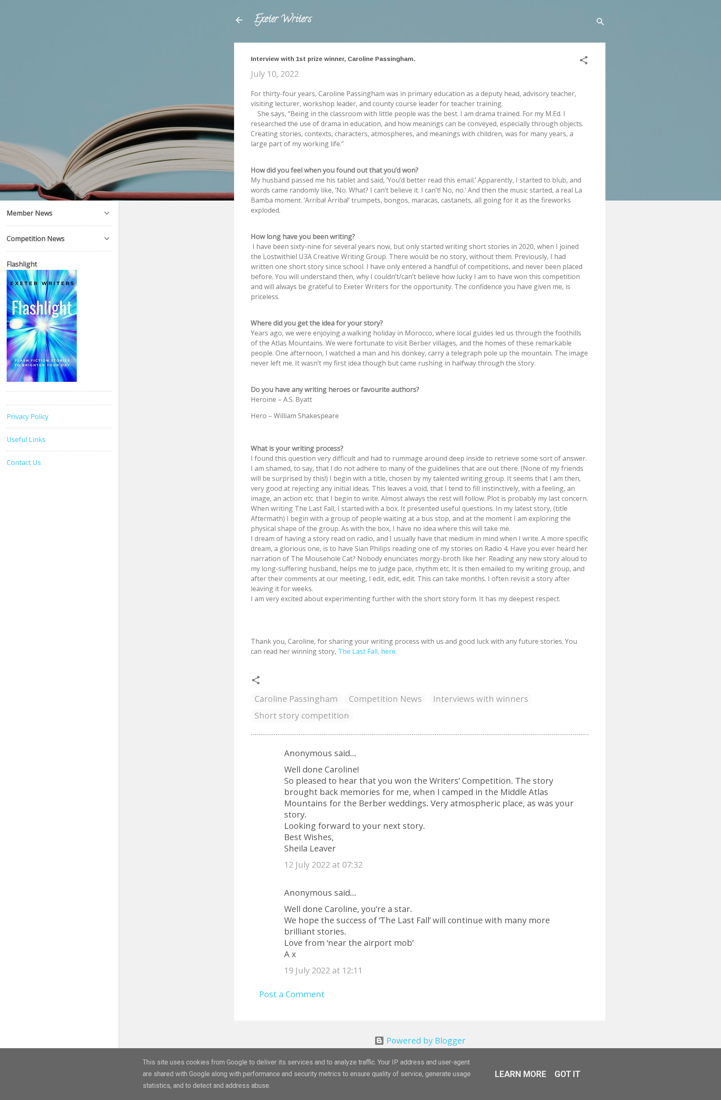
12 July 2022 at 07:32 (323, 864)
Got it (567, 1074)
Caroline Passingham (296, 698)
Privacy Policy (27, 416)
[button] (584, 61)
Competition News (385, 698)
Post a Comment (292, 994)
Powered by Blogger (425, 1040)
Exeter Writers (282, 20)
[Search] (600, 23)
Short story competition (302, 715)
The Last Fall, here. (366, 651)
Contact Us (24, 462)
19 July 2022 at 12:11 (323, 970)
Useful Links (26, 439)
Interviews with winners (480, 698)
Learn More (520, 1074)
